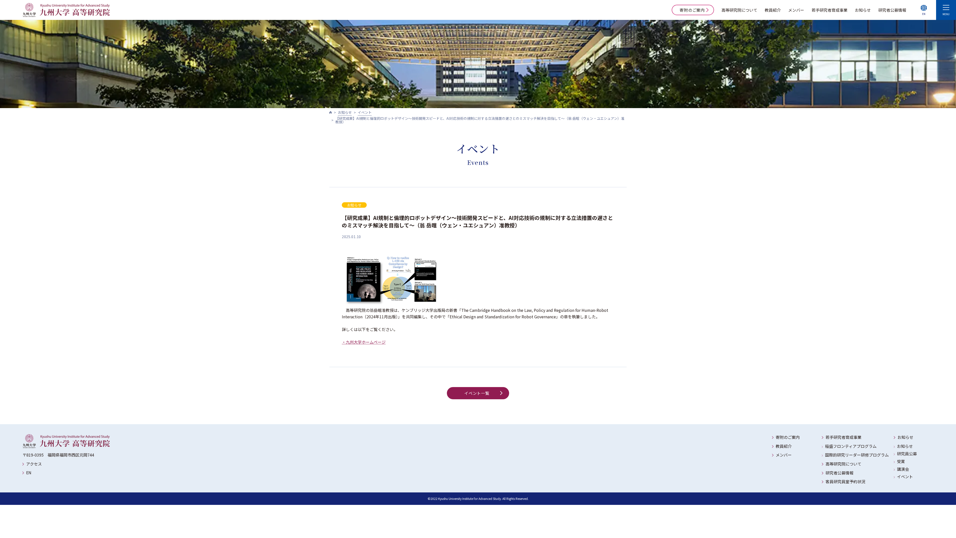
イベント (365, 112)
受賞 (901, 461)
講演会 (903, 469)
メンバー (796, 9)
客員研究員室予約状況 (845, 481)
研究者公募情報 (892, 9)
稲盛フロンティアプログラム (851, 446)
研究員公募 (907, 453)
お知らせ (863, 9)
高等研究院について (739, 9)
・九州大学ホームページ (364, 342)
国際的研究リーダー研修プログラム (857, 454)
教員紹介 (773, 9)
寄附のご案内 (692, 10)
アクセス (34, 463)
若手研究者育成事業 (829, 9)
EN (28, 472)
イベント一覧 (476, 393)
